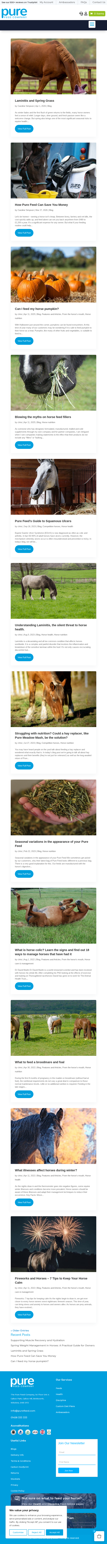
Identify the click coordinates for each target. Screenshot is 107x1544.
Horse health (67, 526)
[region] (36, 1522)
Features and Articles (51, 314)
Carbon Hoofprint (20, 1467)
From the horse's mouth (73, 314)
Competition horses (51, 526)
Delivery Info (17, 1455)
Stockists (15, 1479)
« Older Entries (20, 1330)
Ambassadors (63, 1412)
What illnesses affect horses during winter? (46, 1170)
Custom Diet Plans (65, 1406)
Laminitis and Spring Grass (34, 100)
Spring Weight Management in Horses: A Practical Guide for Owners (53, 1345)
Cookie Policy (17, 1491)
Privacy (14, 1485)
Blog (50, 106)
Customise (18, 1532)
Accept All (54, 1532)
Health (59, 1394)
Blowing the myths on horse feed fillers (43, 417)
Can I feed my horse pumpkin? (37, 309)
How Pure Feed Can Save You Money (41, 204)
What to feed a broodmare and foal (39, 1062)
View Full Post (24, 129)
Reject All (36, 1532)
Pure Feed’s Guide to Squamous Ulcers (43, 521)
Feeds (59, 1388)
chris (20, 314)
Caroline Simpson (26, 106)
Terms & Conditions (21, 1461)
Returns (15, 1473)
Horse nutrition (48, 422)
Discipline (61, 1400)
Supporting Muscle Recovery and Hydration (38, 1340)
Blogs (13, 1449)
